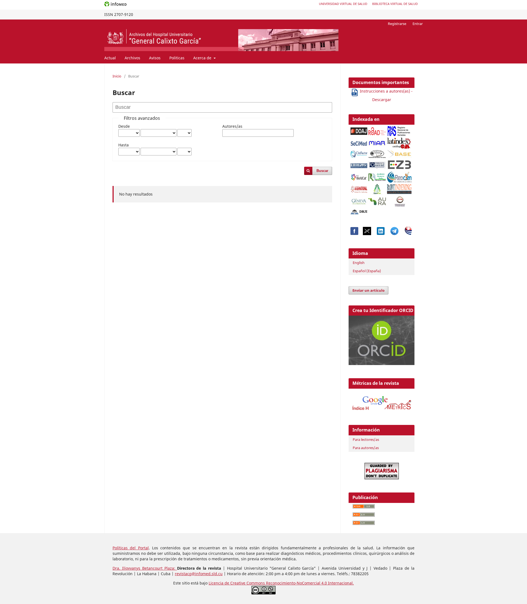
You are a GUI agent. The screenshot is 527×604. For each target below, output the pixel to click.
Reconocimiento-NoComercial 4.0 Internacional (309, 583)
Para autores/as (366, 447)
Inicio (117, 76)
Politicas (176, 57)
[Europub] (377, 187)
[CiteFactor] (359, 152)
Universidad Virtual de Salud (343, 4)
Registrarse (397, 23)
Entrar (418, 23)
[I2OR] (399, 199)
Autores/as (232, 126)
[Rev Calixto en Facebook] (354, 233)
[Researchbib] (377, 175)
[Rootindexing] (399, 187)
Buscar (322, 171)
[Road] (377, 129)
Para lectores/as (366, 439)
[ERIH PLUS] (359, 164)
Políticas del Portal (131, 547)
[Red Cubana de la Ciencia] (399, 175)
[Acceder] (381, 411)
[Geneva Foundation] (359, 200)
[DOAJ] (359, 129)
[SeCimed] (359, 141)
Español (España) (367, 270)
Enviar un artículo (368, 290)
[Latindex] (399, 141)
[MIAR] (377, 141)
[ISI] (359, 187)
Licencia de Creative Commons (237, 583)
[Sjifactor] (377, 152)
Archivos (132, 57)
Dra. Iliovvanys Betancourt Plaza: (145, 568)
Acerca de (202, 57)
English (359, 262)
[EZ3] (399, 163)
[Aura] (377, 199)
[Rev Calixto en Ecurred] (408, 233)
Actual (110, 57)
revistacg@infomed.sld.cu (199, 573)
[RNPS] (399, 129)
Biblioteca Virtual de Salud (395, 4)
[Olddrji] (359, 210)
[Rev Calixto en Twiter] (367, 233)
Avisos (155, 57)
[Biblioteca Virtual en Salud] (377, 163)
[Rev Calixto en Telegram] (394, 233)
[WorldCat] (359, 175)
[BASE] (400, 152)
